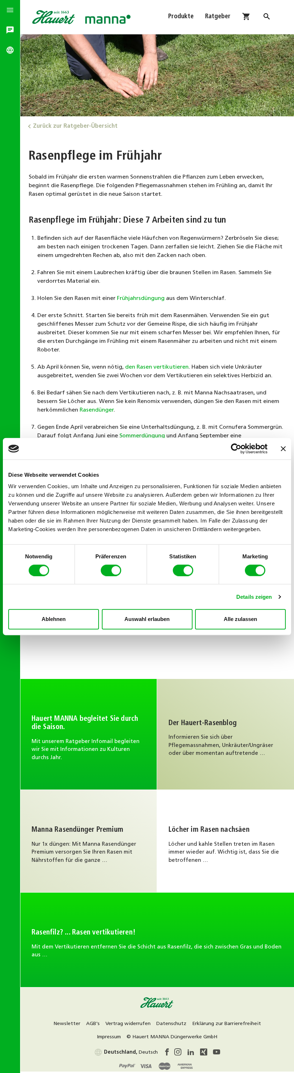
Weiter (225, 841)
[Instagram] (180, 1053)
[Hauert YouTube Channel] (216, 1053)
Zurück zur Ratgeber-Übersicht (75, 126)
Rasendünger (97, 410)
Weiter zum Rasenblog (225, 734)
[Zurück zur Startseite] (157, 1007)
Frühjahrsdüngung (141, 298)
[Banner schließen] (283, 448)
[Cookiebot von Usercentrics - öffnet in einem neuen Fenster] (236, 448)
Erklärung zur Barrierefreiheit (226, 1023)
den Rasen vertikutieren (157, 367)
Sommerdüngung (142, 436)
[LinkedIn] (193, 1053)
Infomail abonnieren (88, 734)
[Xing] (206, 1053)
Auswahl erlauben (147, 619)
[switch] (111, 570)
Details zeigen (254, 596)
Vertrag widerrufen (128, 1023)
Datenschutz (171, 1023)
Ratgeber (218, 17)
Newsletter (66, 1023)
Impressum (109, 1037)
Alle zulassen (240, 619)
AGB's (93, 1023)
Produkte (181, 17)
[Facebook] (168, 1053)
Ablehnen (54, 619)
